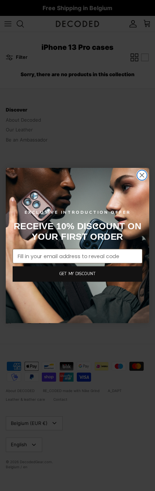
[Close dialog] (142, 175)
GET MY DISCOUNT (77, 274)
